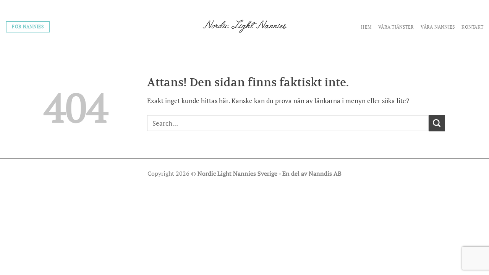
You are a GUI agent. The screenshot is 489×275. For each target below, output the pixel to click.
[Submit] (437, 123)
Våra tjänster (396, 27)
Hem (366, 27)
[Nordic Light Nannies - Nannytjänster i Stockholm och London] (244, 26)
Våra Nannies (438, 27)
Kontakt (472, 27)
